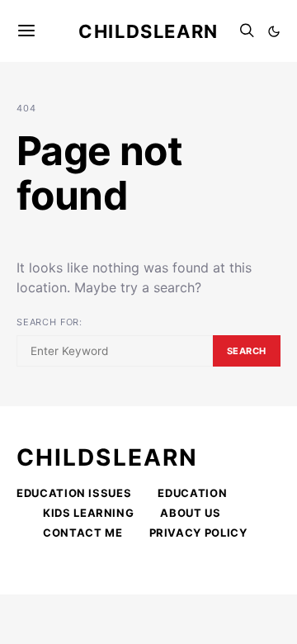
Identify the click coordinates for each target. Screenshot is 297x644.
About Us (190, 512)
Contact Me (83, 532)
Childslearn (148, 31)
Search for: (49, 322)
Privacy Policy (198, 532)
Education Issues (73, 493)
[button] (273, 31)
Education (192, 493)
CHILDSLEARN (107, 457)
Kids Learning (88, 512)
